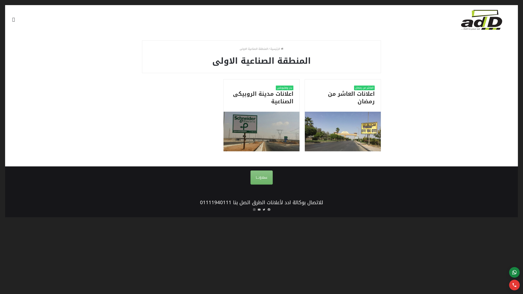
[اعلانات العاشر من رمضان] (343, 131)
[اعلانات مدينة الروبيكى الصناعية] (261, 131)
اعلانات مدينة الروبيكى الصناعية (263, 98)
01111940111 (215, 202)
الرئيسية (275, 48)
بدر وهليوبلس (284, 88)
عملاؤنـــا (261, 177)
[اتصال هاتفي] (514, 285)
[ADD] (484, 20)
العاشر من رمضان (364, 88)
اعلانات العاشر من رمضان (351, 98)
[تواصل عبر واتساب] (514, 272)
